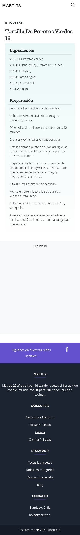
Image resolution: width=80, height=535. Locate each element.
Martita (11, 5)
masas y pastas (40, 425)
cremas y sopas (40, 440)
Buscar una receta (40, 477)
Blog (40, 485)
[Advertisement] (40, 291)
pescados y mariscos (40, 417)
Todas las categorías (40, 470)
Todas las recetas (40, 462)
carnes (40, 432)
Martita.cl (54, 530)
